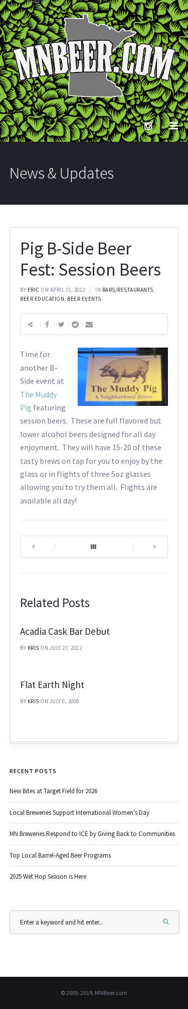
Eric (34, 289)
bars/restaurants (127, 289)
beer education (42, 298)
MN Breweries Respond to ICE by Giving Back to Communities (92, 833)
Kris (33, 647)
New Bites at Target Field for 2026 (53, 791)
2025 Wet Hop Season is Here (48, 876)
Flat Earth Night (52, 685)
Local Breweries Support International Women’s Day (79, 812)
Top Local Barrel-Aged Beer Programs (60, 855)
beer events (84, 298)
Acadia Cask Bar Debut (65, 631)
